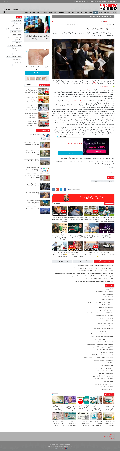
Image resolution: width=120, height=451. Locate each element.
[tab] (104, 261)
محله (77, 12)
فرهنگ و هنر (62, 12)
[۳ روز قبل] (45, 186)
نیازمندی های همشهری (101, 1)
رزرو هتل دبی (18, 62)
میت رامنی (102, 94)
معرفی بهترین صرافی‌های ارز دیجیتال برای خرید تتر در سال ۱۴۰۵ (33, 169)
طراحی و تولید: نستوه (59, 448)
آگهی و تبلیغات (93, 1)
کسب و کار (32, 12)
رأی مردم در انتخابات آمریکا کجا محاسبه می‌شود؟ (102, 334)
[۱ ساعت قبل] (37, 24)
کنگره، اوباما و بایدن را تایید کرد (100, 29)
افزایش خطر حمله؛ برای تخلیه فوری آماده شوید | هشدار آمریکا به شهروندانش (95, 271)
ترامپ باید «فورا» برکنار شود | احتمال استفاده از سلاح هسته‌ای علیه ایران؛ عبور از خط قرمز (93, 268)
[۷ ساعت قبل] (45, 145)
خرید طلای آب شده (17, 34)
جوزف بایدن (94, 181)
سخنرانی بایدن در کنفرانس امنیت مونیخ (104, 368)
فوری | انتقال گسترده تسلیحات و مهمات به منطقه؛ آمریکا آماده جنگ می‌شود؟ (95, 265)
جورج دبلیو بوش (110, 181)
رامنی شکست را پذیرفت (106, 87)
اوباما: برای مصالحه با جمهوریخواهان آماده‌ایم (103, 347)
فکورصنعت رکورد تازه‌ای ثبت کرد (32, 209)
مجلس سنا (69, 101)
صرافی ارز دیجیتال (17, 48)
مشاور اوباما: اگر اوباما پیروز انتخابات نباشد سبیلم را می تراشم (99, 313)
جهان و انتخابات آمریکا (108, 320)
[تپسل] (58, 136)
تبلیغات (111, 438)
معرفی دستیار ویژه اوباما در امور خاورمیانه (103, 384)
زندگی (73, 12)
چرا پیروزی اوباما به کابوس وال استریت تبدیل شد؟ (101, 336)
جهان (95, 12)
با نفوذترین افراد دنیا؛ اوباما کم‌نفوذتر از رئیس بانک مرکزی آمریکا (98, 357)
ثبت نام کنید (70, 153)
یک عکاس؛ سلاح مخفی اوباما (106, 352)
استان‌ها (51, 12)
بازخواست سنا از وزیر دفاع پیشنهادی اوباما (103, 378)
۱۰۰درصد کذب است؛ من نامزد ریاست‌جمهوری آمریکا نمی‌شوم (99, 279)
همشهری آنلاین (107, 7)
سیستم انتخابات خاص (108, 294)
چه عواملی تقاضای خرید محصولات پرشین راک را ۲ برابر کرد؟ (32, 160)
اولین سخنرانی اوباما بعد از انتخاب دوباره (103, 328)
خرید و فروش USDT (16, 20)
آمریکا (101, 21)
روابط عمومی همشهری (76, 1)
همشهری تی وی (85, 1)
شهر (81, 12)
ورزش (55, 12)
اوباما (94, 83)
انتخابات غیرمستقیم (108, 297)
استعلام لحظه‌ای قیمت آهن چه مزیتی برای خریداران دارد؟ (32, 185)
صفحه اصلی (112, 21)
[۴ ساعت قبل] (45, 137)
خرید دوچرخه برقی (17, 42)
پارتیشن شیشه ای (17, 54)
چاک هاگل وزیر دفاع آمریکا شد (106, 365)
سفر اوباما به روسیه (108, 363)
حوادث (26, 12)
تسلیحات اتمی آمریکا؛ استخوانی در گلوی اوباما (102, 355)
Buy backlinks (11, 45)
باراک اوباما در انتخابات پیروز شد (105, 323)
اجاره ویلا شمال (17, 29)
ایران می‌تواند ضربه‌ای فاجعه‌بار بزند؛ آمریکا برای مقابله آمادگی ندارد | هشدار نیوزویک (94, 281)
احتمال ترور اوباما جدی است (106, 289)
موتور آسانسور (18, 23)
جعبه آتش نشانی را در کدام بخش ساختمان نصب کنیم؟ (32, 176)
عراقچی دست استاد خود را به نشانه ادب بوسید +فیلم (37, 37)
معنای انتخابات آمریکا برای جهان (106, 373)
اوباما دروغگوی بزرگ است (107, 386)
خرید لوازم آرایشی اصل (16, 31)
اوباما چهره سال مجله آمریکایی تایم (105, 349)
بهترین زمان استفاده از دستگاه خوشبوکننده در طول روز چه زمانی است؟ (32, 152)
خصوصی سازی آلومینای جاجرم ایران (33, 193)
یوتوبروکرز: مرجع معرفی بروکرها (14, 56)
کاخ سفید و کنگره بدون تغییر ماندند (105, 331)
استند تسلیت (10, 37)
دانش (68, 12)
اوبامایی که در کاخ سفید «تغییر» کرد (104, 315)
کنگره (87, 90)
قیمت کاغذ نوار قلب (35, 134)
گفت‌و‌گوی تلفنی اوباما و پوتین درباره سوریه (103, 360)
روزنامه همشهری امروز (112, 1)
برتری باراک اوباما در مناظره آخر (106, 305)
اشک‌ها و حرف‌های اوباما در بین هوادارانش (103, 339)
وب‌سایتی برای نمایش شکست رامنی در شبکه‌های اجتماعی (100, 344)
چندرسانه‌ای (44, 12)
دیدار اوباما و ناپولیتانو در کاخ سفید (105, 371)
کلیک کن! (37, 73)
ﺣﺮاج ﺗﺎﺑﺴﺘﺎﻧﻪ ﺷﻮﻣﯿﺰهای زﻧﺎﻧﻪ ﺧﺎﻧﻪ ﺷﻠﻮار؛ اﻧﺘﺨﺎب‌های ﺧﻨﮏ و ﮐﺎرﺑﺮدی (32, 143)
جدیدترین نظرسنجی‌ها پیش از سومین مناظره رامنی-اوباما (100, 302)
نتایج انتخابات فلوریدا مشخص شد (105, 342)
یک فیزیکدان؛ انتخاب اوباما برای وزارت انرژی (103, 376)
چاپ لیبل (19, 45)
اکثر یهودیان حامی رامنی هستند (106, 307)
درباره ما (111, 434)
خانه (113, 12)
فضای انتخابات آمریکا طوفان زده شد (105, 310)
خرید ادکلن (9, 29)
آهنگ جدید (18, 40)
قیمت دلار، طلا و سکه (108, 436)
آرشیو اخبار (106, 12)
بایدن (84, 83)
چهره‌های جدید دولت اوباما (107, 389)
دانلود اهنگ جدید (17, 59)
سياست (100, 12)
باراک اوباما (101, 181)
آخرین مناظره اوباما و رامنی (107, 299)
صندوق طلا (18, 51)
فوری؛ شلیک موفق (108, 16)
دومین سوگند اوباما (108, 381)
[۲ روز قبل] (45, 170)
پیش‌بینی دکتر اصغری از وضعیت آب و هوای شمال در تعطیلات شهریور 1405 (32, 202)
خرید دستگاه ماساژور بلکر (15, 26)
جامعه (85, 12)
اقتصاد (90, 12)
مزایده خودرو (18, 37)
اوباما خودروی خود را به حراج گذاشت (104, 291)
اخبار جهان (106, 21)
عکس (38, 12)
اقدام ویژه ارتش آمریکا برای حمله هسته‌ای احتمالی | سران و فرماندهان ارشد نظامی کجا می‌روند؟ (91, 276)
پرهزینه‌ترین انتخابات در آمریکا (106, 318)
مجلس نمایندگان (77, 101)
